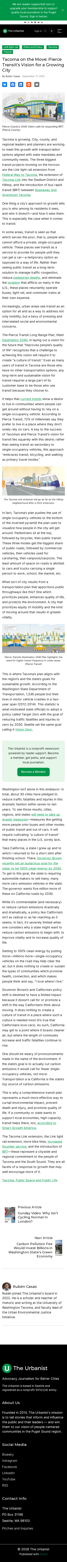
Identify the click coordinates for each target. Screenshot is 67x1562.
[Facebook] (32, 22)
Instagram (9, 1460)
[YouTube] (38, 22)
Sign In (38, 31)
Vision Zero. (24, 729)
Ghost (44, 1554)
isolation (14, 282)
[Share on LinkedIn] (20, 84)
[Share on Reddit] (28, 84)
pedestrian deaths (26, 277)
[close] (63, 10)
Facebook (9, 1467)
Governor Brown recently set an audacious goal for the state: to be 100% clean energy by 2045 (32, 863)
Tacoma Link (11, 180)
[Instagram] (28, 22)
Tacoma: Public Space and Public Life (29, 1180)
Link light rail (11, 47)
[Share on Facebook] (12, 84)
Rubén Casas (13, 76)
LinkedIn (8, 1473)
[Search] (45, 30)
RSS (5, 1485)
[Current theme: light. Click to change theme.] (51, 30)
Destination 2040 (15, 340)
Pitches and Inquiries (17, 1528)
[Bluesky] (25, 22)
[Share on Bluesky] (4, 84)
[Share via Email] (36, 84)
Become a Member (33, 771)
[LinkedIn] (35, 22)
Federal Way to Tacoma (19, 175)
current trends (30, 399)
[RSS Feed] (42, 22)
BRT (5, 1151)
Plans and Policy (33, 47)
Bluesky (8, 1454)
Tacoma (52, 47)
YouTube (8, 1479)
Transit (8, 51)
